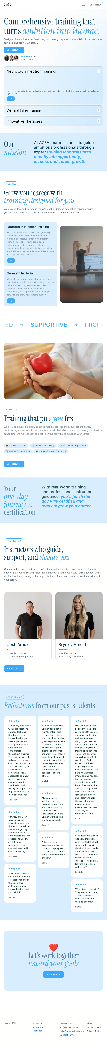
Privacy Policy (94, 1031)
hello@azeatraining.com (72, 1031)
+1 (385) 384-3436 (69, 1027)
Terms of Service (95, 1027)
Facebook (37, 1030)
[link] (11, 260)
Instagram (37, 1027)
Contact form (67, 1035)
